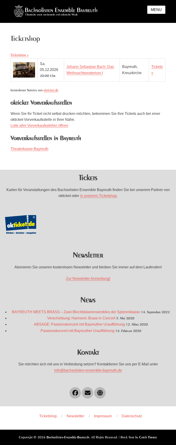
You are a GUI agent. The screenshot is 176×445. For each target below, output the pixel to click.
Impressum (103, 416)
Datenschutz (132, 416)
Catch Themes (148, 437)
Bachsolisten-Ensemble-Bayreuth (68, 437)
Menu (156, 10)
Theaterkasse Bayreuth (29, 149)
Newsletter (75, 416)
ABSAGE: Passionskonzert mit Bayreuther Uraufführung (79, 324)
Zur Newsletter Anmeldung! (88, 278)
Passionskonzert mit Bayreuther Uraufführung (77, 331)
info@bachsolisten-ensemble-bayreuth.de (88, 370)
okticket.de (51, 90)
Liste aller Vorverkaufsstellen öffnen (39, 125)
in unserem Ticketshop (98, 196)
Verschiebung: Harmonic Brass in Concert (81, 318)
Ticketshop (48, 416)
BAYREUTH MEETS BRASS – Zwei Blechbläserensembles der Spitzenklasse (76, 312)
